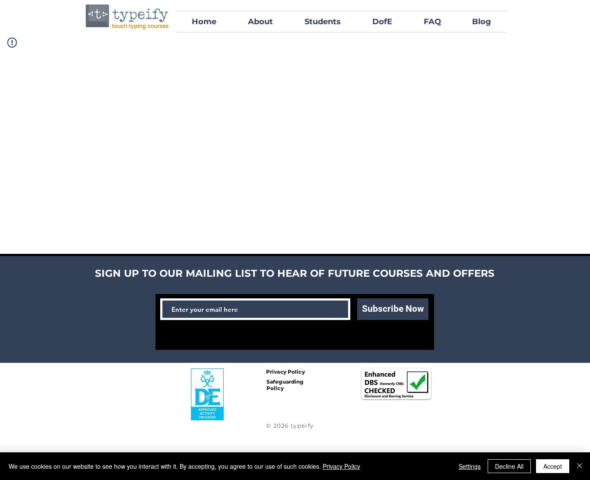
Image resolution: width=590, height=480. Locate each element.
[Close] (579, 466)
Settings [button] (470, 466)
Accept (552, 466)
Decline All (509, 466)
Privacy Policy (341, 466)
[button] (322, 21)
